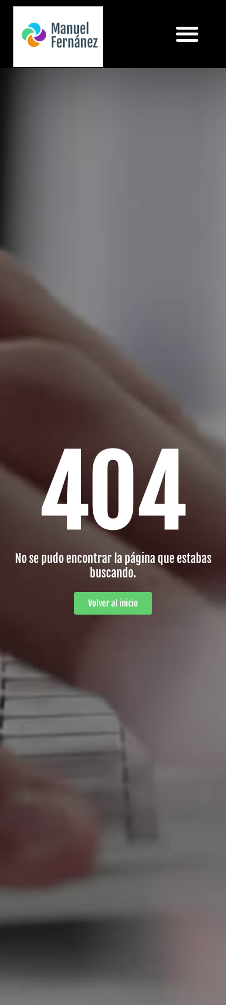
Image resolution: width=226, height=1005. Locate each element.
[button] (187, 34)
